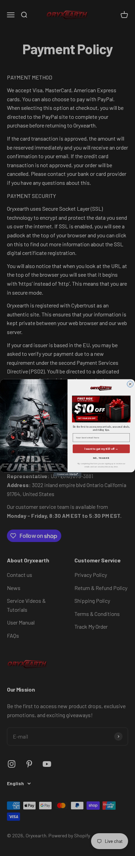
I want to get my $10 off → (101, 448)
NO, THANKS (101, 458)
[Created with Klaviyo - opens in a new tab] (67, 475)
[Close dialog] (130, 384)
